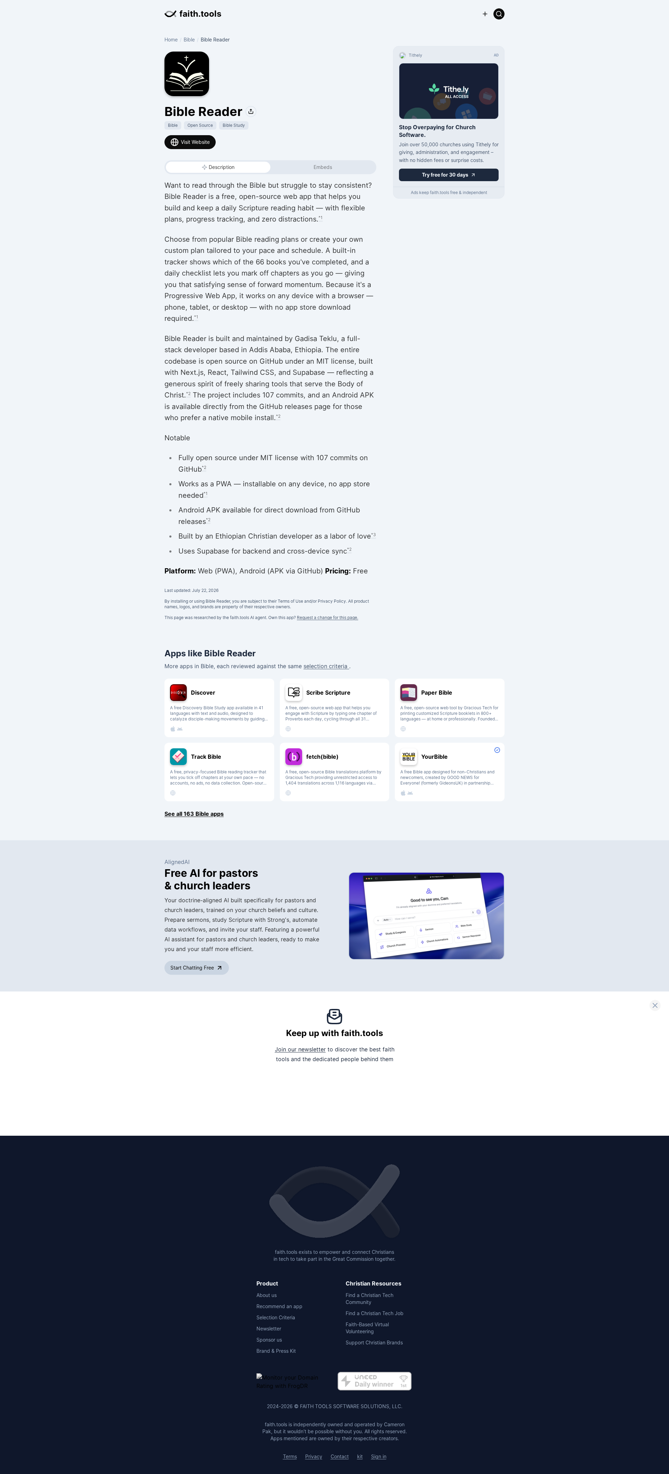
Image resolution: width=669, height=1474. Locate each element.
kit (360, 1456)
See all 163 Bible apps (194, 813)
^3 (373, 534)
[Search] (499, 14)
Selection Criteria (275, 1317)
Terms (290, 1456)
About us (266, 1295)
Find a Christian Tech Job (374, 1313)
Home (171, 40)
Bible (189, 40)
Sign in (378, 1456)
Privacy (313, 1456)
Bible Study (234, 125)
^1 (320, 217)
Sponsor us (269, 1340)
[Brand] (334, 1202)
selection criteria (326, 666)
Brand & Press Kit (276, 1351)
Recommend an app (279, 1306)
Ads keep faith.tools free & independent (449, 192)
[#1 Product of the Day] (375, 1381)
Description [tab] (221, 167)
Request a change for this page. (327, 617)
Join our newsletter (300, 1049)
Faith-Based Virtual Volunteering (367, 1327)
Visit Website (195, 142)
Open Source (200, 125)
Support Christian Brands (374, 1342)
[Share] (250, 111)
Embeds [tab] (323, 167)
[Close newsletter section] (655, 1005)
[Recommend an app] (485, 14)
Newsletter (268, 1329)
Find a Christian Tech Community (369, 1298)
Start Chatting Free (192, 968)
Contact (340, 1456)
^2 (188, 393)
